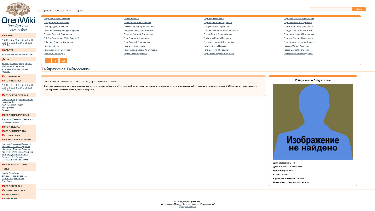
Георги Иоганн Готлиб (134, 46)
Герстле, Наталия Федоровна (218, 22)
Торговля (6, 119)
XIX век (14, 54)
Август (22, 66)
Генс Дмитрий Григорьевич (137, 42)
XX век (22, 54)
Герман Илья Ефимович (135, 53)
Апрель (28, 63)
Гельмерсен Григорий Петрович (139, 26)
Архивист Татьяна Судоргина (16, 146)
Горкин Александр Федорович (298, 26)
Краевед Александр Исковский (16, 144)
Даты (5, 59)
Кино (14, 102)
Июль (15, 66)
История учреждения (15, 95)
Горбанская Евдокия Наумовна (219, 53)
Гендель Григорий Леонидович (138, 34)
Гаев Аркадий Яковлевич (56, 26)
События (7, 50)
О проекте (46, 10)
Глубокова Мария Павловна (217, 38)
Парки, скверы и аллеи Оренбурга (13, 179)
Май (4, 66)
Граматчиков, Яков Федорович (298, 53)
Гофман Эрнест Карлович (296, 46)
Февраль (14, 63)
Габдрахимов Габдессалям (57, 18)
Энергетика (28, 119)
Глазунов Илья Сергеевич (216, 26)
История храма (11, 135)
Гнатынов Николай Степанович (219, 42)
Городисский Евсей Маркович (298, 30)
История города (12, 185)
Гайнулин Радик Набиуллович (58, 42)
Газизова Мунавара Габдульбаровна (61, 30)
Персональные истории (16, 139)
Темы (5, 168)
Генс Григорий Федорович (136, 38)
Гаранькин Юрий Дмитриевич (58, 50)
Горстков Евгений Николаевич (298, 38)
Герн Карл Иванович (214, 18)
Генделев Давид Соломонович (138, 30)
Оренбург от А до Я (13, 190)
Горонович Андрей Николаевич (299, 34)
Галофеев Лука (51, 46)
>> (63, 60)
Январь (5, 63)
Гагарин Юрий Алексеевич (56, 22)
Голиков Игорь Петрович (215, 46)
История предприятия (15, 114)
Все (9, 45)
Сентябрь (6, 69)
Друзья (79, 10)
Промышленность (10, 122)
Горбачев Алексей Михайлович (299, 18)
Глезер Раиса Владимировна (218, 34)
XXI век (29, 54)
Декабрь (6, 71)
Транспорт (17, 119)
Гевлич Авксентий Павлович (137, 22)
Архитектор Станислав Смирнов (17, 152)
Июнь (9, 66)
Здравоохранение (24, 99)
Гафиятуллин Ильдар (54, 53)
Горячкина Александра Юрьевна (299, 42)
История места (11, 76)
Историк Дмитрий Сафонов (15, 154)
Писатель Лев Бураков (12, 157)
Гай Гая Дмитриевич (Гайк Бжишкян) (61, 38)
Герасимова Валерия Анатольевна (140, 50)
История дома (11, 126)
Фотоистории (10, 194)
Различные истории (14, 164)
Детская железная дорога (14, 176)
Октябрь (16, 69)
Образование (8, 99)
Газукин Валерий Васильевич (58, 34)
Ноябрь (24, 69)
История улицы (11, 80)
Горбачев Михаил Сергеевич (298, 22)
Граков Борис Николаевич (296, 50)
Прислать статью (63, 10)
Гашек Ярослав (131, 18)
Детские (6, 110)
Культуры (6, 102)
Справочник (9, 198)
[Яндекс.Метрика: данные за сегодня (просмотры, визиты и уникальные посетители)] (187, 206)
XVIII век (6, 54)
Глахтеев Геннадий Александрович (221, 30)
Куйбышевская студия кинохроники (12, 106)
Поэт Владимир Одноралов (15, 160)
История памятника (14, 131)
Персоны (7, 35)
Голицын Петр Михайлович (217, 50)
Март (21, 63)
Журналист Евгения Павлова (16, 149)
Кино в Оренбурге (10, 173)
